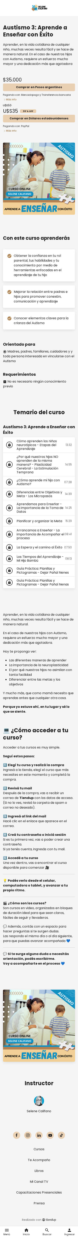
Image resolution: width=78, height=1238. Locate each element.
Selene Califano (39, 1111)
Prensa (39, 1203)
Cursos (39, 1149)
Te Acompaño (39, 1160)
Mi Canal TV (39, 1181)
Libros (39, 1170)
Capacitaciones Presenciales (39, 1192)
